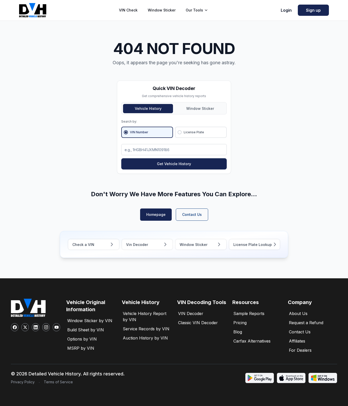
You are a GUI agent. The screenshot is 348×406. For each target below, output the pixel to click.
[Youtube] (56, 327)
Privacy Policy (23, 382)
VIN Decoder (190, 313)
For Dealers (300, 350)
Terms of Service (58, 382)
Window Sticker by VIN (89, 320)
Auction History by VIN (145, 337)
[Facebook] (14, 327)
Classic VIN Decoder (198, 322)
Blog (237, 331)
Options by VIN (82, 339)
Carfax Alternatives (252, 341)
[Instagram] (46, 327)
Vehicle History (148, 108)
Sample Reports (248, 313)
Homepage (156, 214)
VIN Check (128, 10)
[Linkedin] (35, 327)
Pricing (240, 322)
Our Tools (194, 10)
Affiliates (297, 341)
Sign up (313, 10)
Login (286, 10)
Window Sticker (162, 10)
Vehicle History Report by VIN (144, 316)
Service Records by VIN (146, 328)
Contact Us (192, 214)
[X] (25, 327)
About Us (298, 313)
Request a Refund (306, 322)
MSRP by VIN (80, 348)
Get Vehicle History (174, 164)
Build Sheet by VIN (85, 329)
